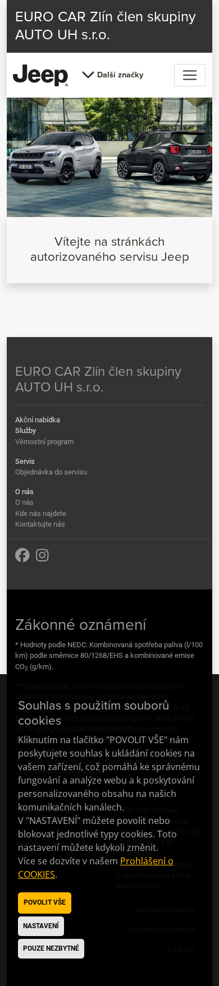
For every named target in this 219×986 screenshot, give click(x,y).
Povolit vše (45, 902)
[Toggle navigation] (190, 75)
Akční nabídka (37, 420)
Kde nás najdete (40, 513)
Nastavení (41, 926)
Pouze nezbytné (51, 948)
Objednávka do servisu (51, 472)
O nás (24, 502)
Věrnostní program (44, 441)
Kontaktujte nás (40, 524)
